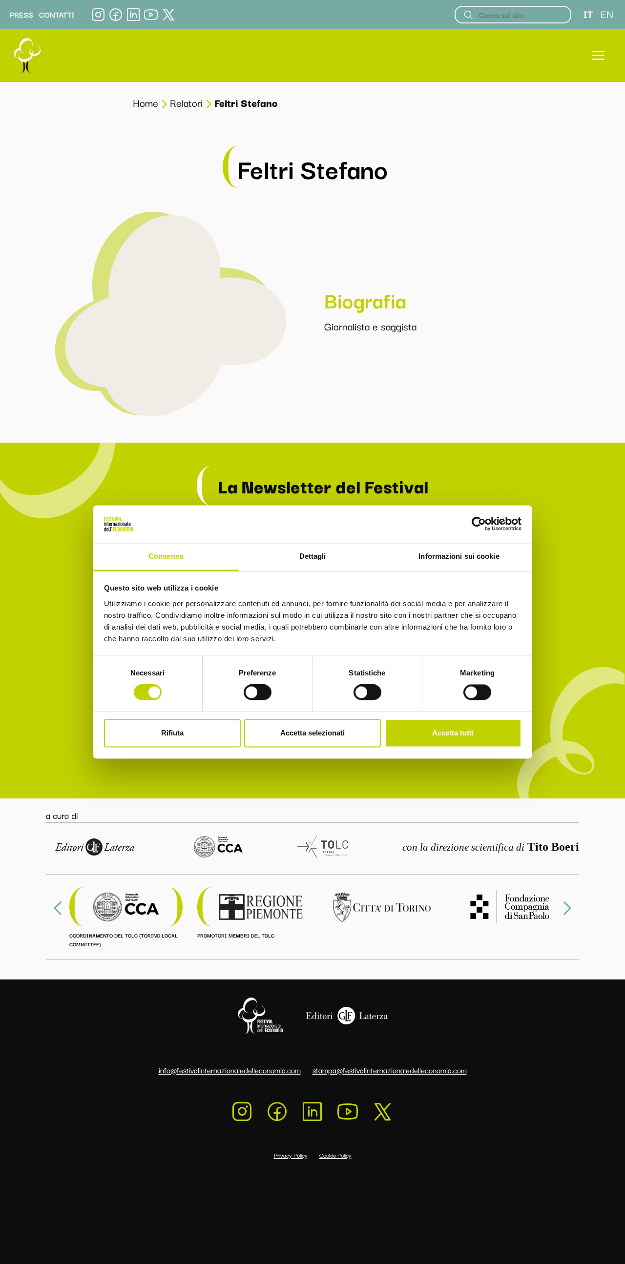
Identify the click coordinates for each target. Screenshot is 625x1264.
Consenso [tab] (166, 556)
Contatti (57, 14)
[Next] (564, 908)
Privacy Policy (291, 1155)
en (607, 14)
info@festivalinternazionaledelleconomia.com (230, 1070)
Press (21, 14)
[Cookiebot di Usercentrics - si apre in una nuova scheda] (478, 524)
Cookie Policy (335, 1155)
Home (145, 102)
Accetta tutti (453, 733)
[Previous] (60, 908)
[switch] (257, 692)
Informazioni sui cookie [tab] (458, 556)
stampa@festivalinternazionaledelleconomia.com (389, 1070)
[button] (598, 55)
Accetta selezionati (312, 733)
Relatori (186, 102)
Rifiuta (172, 733)
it (588, 14)
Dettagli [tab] (312, 556)
